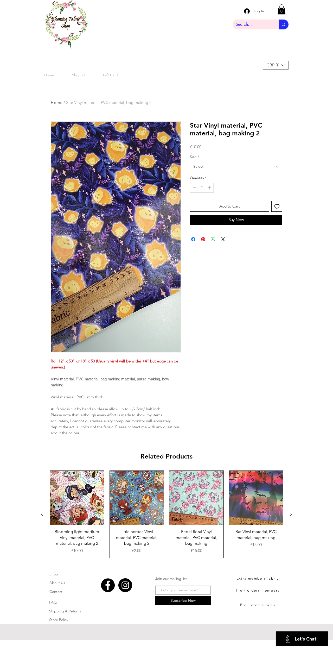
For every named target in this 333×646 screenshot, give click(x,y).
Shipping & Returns (65, 611)
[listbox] (276, 65)
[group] (166, 514)
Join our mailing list (171, 578)
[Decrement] (194, 187)
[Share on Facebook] (193, 239)
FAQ (53, 602)
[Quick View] (77, 498)
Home (56, 102)
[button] (281, 9)
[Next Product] (291, 514)
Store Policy (58, 619)
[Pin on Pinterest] (203, 239)
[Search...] (284, 24)
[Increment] (210, 187)
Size (194, 156)
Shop (53, 574)
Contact (55, 591)
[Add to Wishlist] (277, 206)
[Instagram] (125, 585)
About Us (57, 582)
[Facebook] (108, 585)
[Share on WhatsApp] (213, 239)
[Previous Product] (42, 514)
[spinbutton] (202, 187)
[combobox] (236, 167)
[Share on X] (223, 239)
